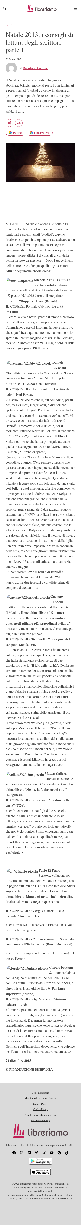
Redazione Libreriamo (35, 68)
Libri (10, 24)
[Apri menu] (75, 8)
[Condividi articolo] (9, 123)
